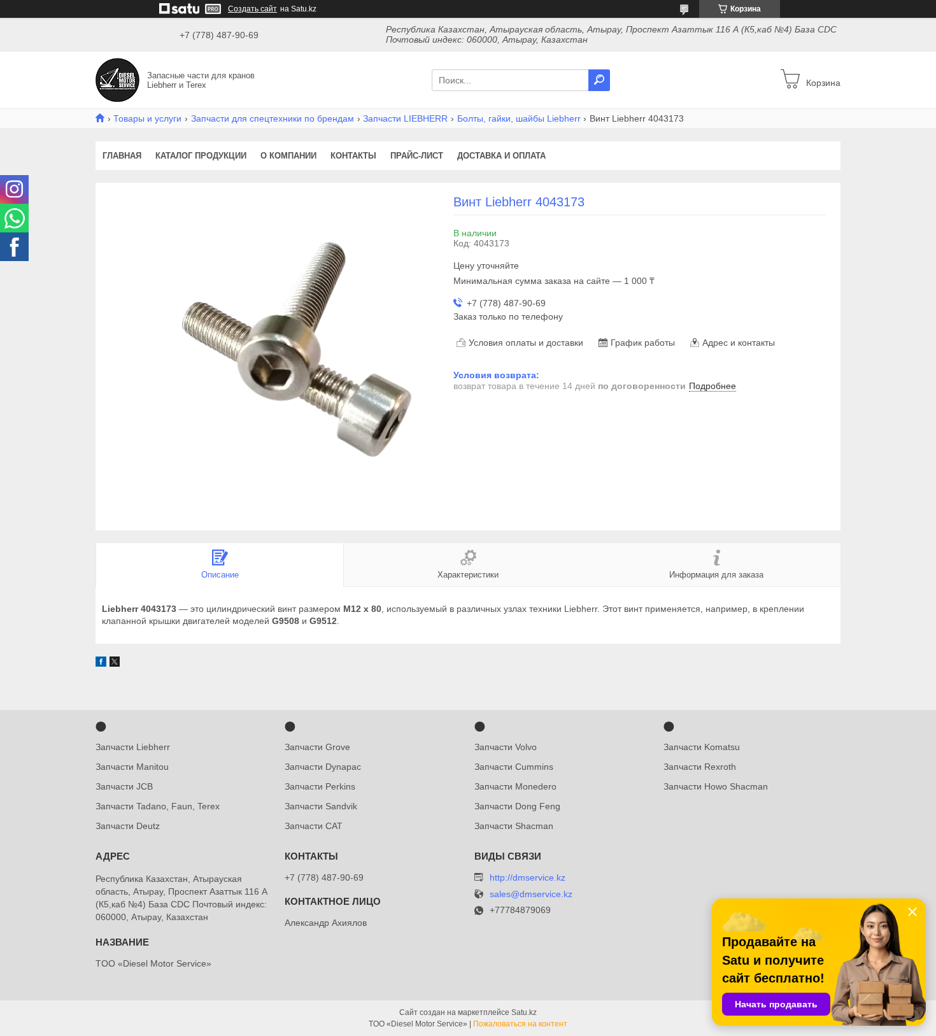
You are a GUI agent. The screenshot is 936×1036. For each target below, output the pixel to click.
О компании (288, 155)
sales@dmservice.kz (531, 894)
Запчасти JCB (124, 786)
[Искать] (599, 80)
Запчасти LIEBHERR (405, 118)
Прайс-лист (416, 155)
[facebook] (101, 663)
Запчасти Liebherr (133, 747)
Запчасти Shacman (513, 826)
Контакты (353, 155)
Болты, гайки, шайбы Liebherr (519, 118)
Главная (122, 155)
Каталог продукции (200, 155)
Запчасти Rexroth (699, 767)
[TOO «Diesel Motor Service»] (117, 79)
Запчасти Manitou (132, 767)
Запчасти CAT (314, 826)
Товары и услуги (147, 118)
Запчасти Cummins (513, 767)
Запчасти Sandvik (321, 806)
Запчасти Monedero (515, 786)
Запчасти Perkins (320, 786)
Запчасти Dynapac (323, 767)
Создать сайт (252, 8)
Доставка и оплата (501, 155)
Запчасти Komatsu (701, 747)
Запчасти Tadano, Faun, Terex (158, 806)
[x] (115, 663)
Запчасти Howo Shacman (715, 786)
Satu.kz (524, 1012)
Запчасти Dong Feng (517, 806)
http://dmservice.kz (527, 877)
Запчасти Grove (317, 747)
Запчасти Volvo (505, 747)
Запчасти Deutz (128, 826)
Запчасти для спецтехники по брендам (272, 118)
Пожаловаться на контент (520, 1023)
